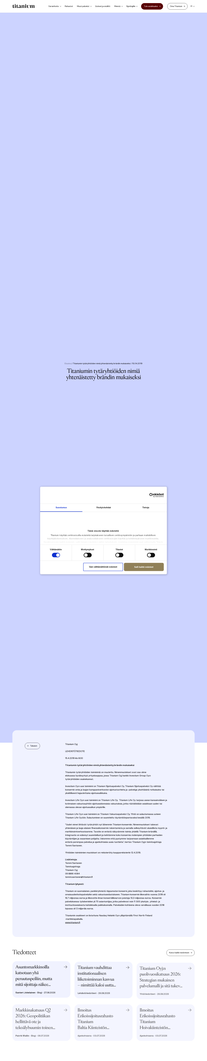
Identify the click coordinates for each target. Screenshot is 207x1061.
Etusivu (68, 363)
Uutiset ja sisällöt (102, 6)
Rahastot (69, 6)
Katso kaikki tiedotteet (179, 952)
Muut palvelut (83, 6)
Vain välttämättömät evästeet (103, 567)
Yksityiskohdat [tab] (103, 507)
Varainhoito (53, 6)
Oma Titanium (176, 6)
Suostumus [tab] (61, 507)
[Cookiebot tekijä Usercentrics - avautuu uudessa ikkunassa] (152, 495)
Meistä (117, 6)
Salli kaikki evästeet (143, 567)
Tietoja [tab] (145, 507)
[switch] (88, 555)
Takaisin (33, 746)
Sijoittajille (130, 6)
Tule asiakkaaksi (151, 6)
